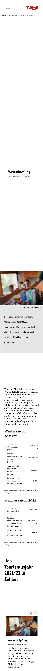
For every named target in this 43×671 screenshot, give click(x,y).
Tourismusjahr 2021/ (15, 15)
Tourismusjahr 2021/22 (19, 176)
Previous (31, 613)
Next (35, 613)
